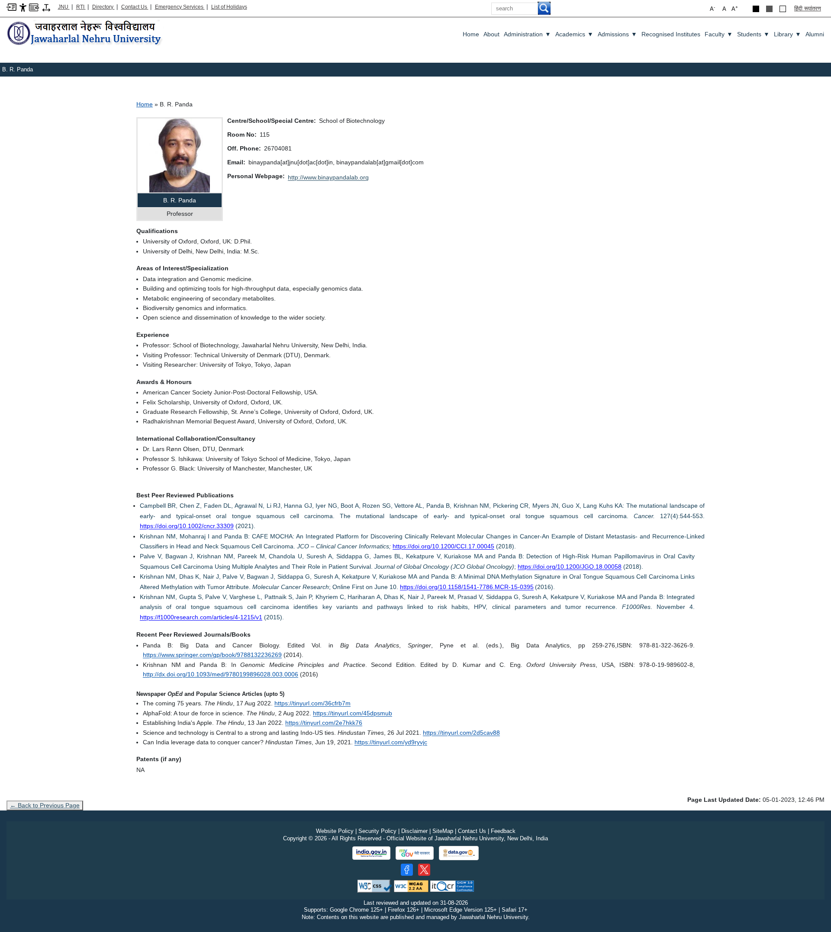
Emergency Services (180, 7)
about (491, 34)
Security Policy (377, 831)
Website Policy (335, 831)
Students (753, 34)
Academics (574, 34)
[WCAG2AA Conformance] (411, 885)
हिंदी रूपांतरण (807, 8)
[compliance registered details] (452, 885)
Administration (527, 34)
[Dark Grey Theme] (769, 9)
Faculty (719, 34)
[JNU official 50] (424, 870)
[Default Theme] (782, 9)
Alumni (814, 34)
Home (471, 34)
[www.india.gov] (371, 853)
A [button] (734, 8)
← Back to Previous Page (45, 805)
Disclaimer (414, 831)
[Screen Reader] (34, 6)
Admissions (617, 34)
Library (787, 34)
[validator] (375, 885)
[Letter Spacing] (46, 7)
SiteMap (442, 831)
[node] (85, 33)
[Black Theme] (756, 9)
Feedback (503, 831)
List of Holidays (229, 7)
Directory (103, 7)
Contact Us (134, 7)
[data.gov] (459, 853)
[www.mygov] (415, 853)
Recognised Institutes (670, 34)
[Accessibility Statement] (22, 7)
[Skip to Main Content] (11, 6)
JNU (64, 7)
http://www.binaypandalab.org (328, 177)
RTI (81, 7)
